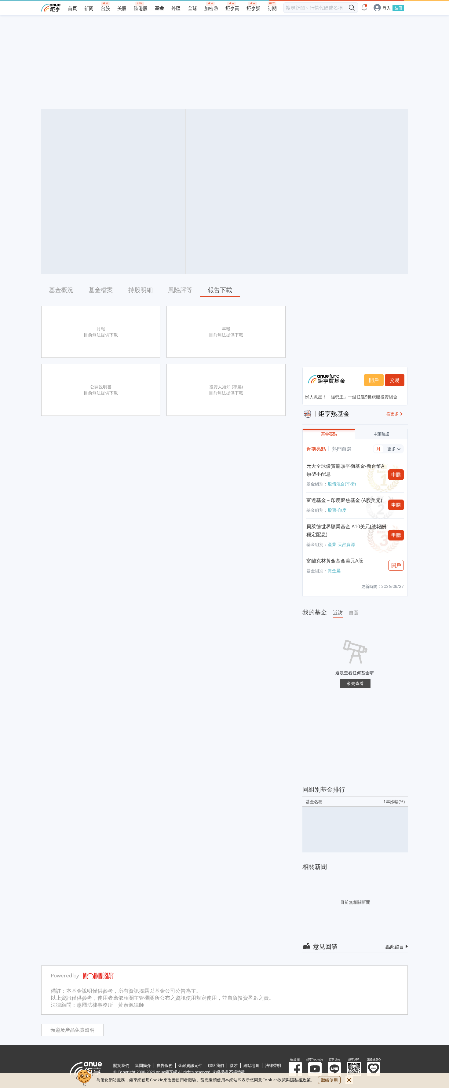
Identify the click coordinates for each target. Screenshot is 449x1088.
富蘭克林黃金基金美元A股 (334, 560)
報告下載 (220, 290)
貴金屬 (334, 570)
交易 (395, 380)
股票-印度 (337, 510)
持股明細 (140, 290)
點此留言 (394, 946)
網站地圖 (251, 1065)
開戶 (374, 380)
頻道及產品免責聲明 (72, 1030)
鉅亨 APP (354, 1069)
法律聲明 (273, 1065)
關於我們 (121, 1065)
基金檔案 (101, 290)
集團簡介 (143, 1065)
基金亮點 (329, 434)
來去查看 (355, 683)
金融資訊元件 (190, 1065)
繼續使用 (329, 1080)
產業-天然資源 (341, 544)
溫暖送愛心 (373, 1069)
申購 (396, 474)
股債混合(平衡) (342, 484)
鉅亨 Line (334, 1069)
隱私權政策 (300, 1080)
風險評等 (180, 290)
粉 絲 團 (295, 1069)
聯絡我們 (216, 1065)
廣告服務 (165, 1065)
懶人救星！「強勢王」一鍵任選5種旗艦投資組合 (351, 397)
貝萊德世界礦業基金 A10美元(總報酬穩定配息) (346, 530)
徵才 (234, 1065)
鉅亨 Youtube (315, 1069)
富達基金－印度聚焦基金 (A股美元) (344, 500)
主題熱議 (381, 434)
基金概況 (61, 290)
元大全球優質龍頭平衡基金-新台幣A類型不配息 (345, 470)
